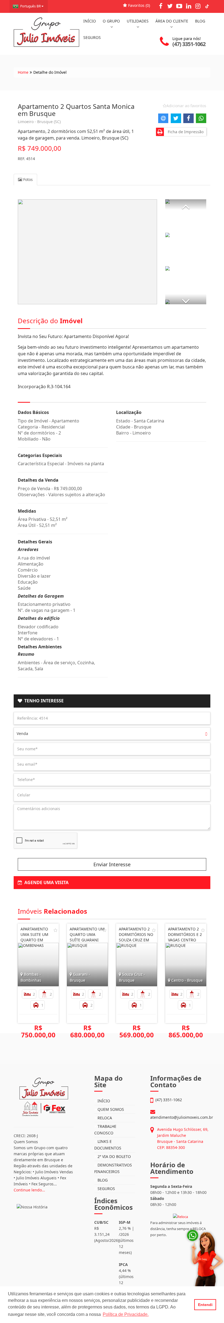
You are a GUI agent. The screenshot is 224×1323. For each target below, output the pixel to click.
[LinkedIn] (188, 6)
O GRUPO (111, 21)
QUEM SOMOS (110, 1109)
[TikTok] (207, 6)
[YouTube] (179, 6)
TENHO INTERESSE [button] (43, 701)
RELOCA (104, 1117)
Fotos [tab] (27, 179)
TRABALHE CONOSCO (105, 1129)
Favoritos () (138, 5)
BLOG (102, 1180)
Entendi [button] (205, 1304)
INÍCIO (89, 21)
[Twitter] (170, 6)
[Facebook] (161, 6)
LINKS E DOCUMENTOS (107, 1145)
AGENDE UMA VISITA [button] (45, 882)
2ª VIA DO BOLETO (113, 1156)
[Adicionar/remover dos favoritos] (55, 930)
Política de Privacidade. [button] (126, 1314)
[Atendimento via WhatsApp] (201, 1275)
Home (23, 72)
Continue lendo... (29, 1190)
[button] (185, 204)
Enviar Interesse (112, 864)
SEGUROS (92, 37)
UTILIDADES (138, 21)
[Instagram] (198, 6)
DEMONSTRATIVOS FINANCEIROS (113, 1168)
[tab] (112, 701)
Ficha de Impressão (185, 131)
